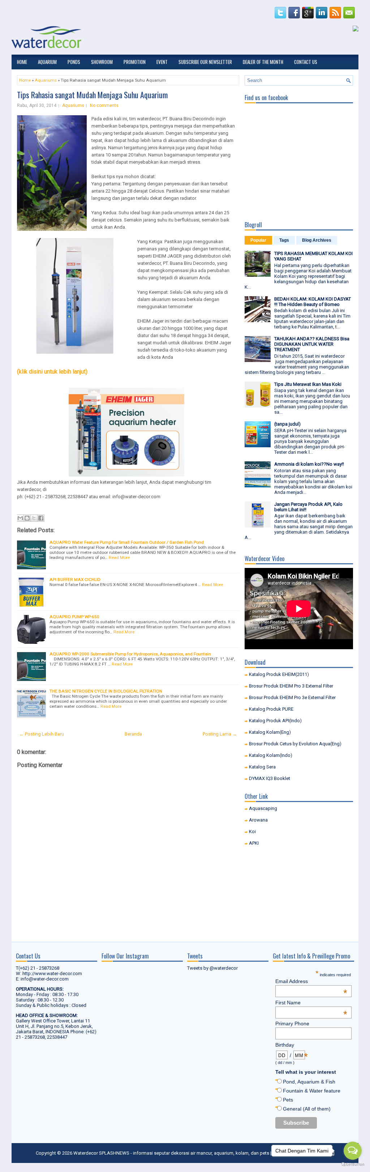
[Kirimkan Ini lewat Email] (20, 518)
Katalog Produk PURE (271, 709)
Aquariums (46, 80)
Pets (288, 1100)
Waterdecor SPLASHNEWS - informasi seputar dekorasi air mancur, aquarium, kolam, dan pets (171, 1153)
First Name (311, 1002)
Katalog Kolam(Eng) (270, 732)
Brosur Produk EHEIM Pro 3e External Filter (292, 697)
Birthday (291, 1045)
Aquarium (47, 61)
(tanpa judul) (287, 424)
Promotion (135, 61)
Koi (252, 831)
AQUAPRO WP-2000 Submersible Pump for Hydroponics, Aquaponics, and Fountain (130, 653)
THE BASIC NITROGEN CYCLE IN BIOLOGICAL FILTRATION (106, 691)
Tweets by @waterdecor (212, 968)
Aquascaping (263, 808)
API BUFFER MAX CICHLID (75, 579)
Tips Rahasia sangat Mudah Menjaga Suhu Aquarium (92, 95)
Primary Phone (292, 1023)
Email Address (311, 981)
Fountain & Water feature (311, 1091)
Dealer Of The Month (263, 61)
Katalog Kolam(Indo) (270, 755)
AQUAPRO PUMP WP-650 (74, 616)
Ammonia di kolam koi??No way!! (309, 464)
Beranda (133, 734)
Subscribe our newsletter (205, 61)
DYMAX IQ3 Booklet (269, 778)
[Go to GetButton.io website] (352, 1164)
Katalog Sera (262, 767)
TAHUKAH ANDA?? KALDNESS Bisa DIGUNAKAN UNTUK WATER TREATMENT (311, 344)
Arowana (258, 820)
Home (22, 61)
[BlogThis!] (27, 518)
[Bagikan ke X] (34, 518)
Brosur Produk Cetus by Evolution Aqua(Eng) (295, 743)
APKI (254, 843)
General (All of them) (307, 1109)
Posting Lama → (220, 734)
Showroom (102, 61)
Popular (258, 240)
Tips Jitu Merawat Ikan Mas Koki (307, 384)
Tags (284, 240)
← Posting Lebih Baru (41, 734)
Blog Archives (316, 240)
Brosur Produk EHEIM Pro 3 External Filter (291, 686)
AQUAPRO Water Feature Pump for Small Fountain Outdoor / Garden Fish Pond (127, 542)
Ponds (74, 61)
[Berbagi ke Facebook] (40, 518)
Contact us (305, 61)
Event (162, 61)
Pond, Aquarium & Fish (309, 1082)
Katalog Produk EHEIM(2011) (279, 674)
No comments (104, 105)
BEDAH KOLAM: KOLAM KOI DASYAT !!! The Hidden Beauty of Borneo (312, 301)
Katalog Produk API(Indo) (275, 720)
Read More (119, 557)
